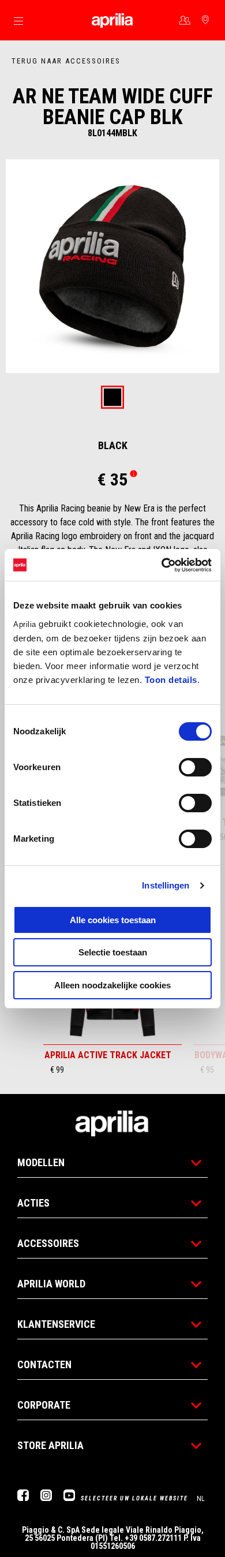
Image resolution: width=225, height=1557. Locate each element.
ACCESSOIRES (48, 1243)
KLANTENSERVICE (56, 1324)
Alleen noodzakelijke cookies (112, 985)
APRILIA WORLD (51, 1284)
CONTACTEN (44, 1364)
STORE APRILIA (50, 1445)
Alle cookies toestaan (113, 920)
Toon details (171, 680)
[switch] (195, 767)
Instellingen (165, 885)
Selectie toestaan (112, 952)
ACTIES (33, 1203)
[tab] (112, 398)
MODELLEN (41, 1162)
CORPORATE (43, 1405)
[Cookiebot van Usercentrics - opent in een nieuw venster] (162, 565)
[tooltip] (112, 398)
